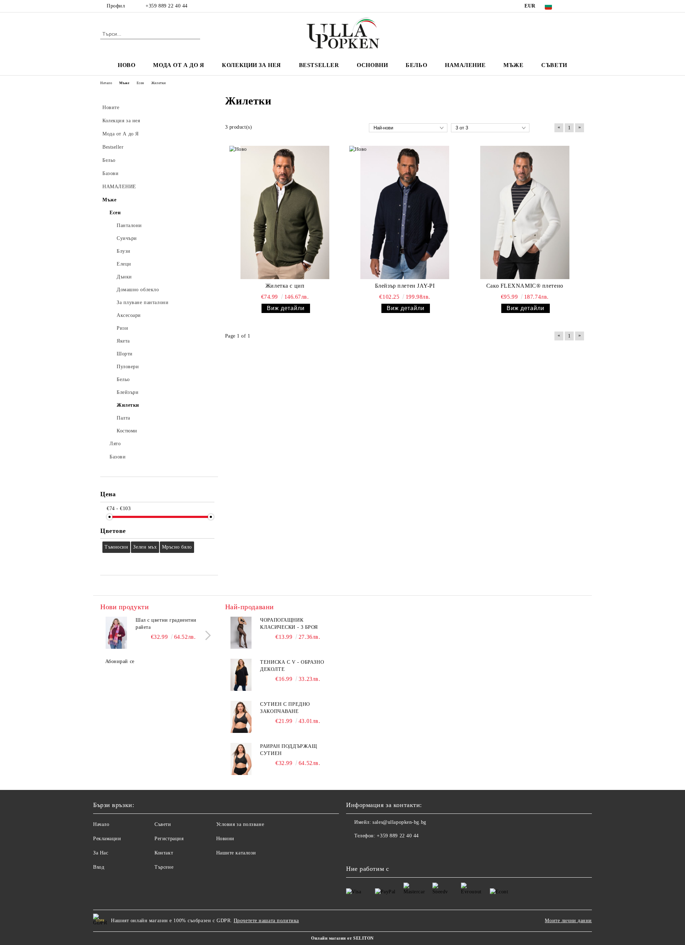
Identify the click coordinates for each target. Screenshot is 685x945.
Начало (101, 824)
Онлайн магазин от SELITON (342, 938)
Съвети (554, 65)
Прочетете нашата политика (266, 920)
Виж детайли (286, 308)
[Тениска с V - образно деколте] (241, 675)
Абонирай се (120, 661)
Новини (225, 838)
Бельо (416, 65)
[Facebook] (570, 6)
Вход (98, 867)
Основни (372, 65)
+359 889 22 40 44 (167, 6)
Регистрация (168, 838)
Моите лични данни (568, 920)
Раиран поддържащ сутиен (288, 750)
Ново (126, 65)
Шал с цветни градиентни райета (166, 623)
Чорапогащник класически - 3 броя (289, 623)
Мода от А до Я (178, 65)
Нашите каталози (236, 853)
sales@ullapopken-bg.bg (399, 822)
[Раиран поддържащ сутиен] (241, 759)
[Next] (206, 635)
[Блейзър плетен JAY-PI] (405, 212)
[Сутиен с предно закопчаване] (241, 717)
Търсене (163, 867)
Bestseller (319, 65)
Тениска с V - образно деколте (292, 665)
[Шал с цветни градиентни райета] (116, 633)
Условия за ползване (240, 824)
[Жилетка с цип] (285, 212)
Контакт (163, 853)
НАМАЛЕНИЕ (465, 65)
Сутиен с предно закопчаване (285, 708)
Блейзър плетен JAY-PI (405, 286)
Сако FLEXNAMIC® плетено (524, 286)
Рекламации (107, 838)
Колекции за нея (251, 65)
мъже (513, 65)
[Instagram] (581, 6)
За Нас (100, 853)
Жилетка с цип (284, 286)
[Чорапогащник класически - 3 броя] (241, 633)
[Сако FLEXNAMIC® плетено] (524, 212)
